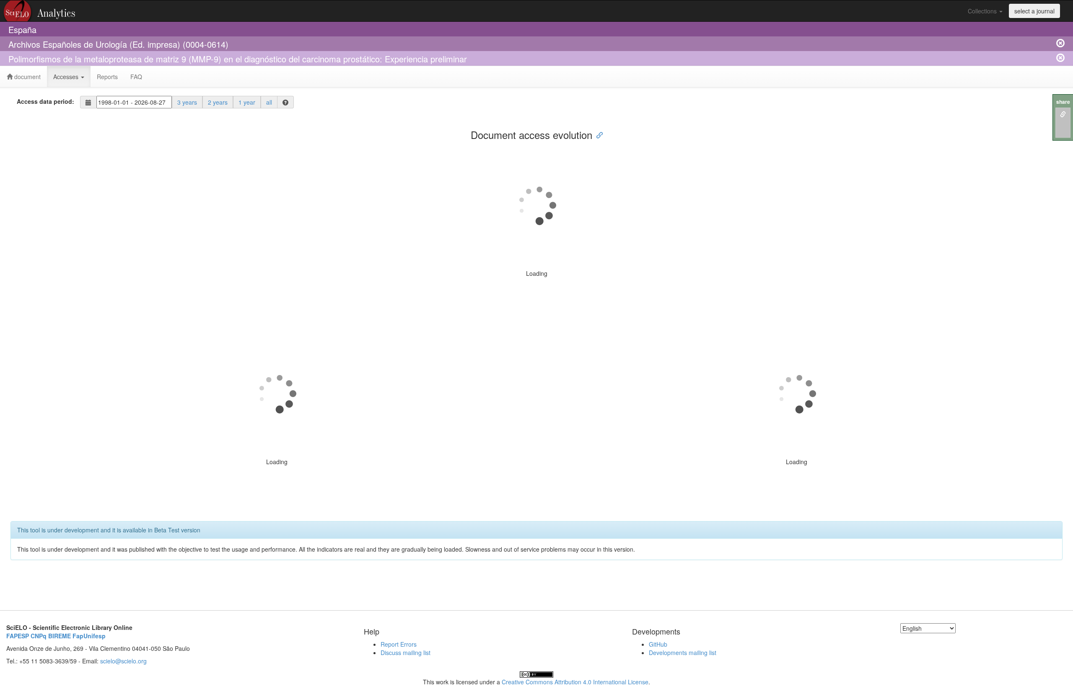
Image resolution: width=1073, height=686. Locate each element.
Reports (107, 76)
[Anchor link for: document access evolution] (597, 134)
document (27, 76)
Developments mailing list (682, 652)
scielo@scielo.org (123, 661)
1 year (246, 102)
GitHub (658, 644)
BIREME (59, 636)
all (269, 102)
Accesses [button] (66, 76)
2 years (218, 102)
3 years (187, 102)
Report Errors (399, 644)
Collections (983, 11)
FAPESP (17, 636)
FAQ (136, 76)
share (1063, 101)
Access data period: (45, 101)
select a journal (1034, 11)
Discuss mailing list (405, 652)
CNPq (39, 636)
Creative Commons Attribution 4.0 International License (575, 682)
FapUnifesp (89, 636)
